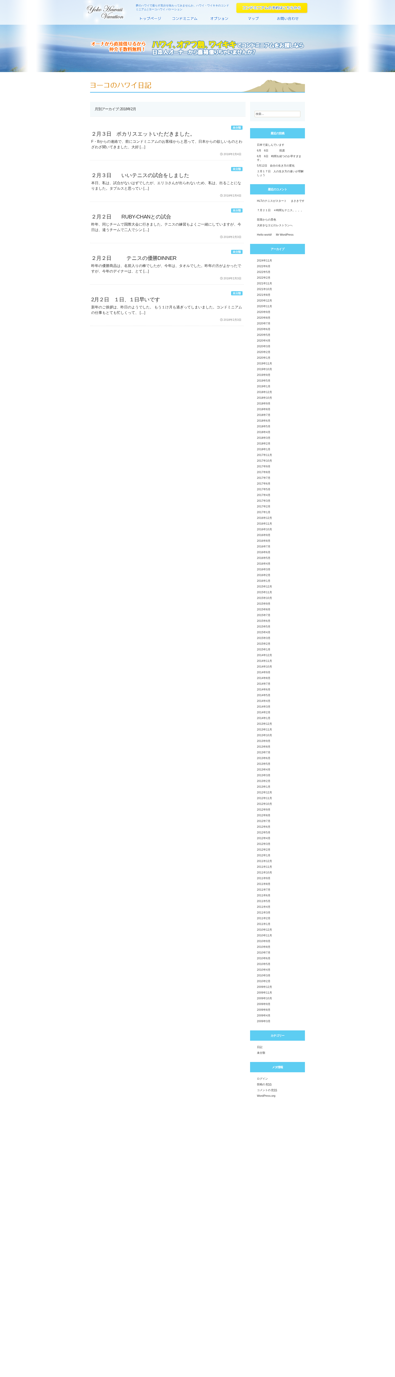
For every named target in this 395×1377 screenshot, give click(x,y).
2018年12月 (264, 392)
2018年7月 (263, 415)
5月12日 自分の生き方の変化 (276, 165)
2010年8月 (263, 947)
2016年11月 (264, 523)
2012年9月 (263, 809)
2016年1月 (263, 580)
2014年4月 (263, 701)
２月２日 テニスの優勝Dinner (133, 258)
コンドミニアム (185, 20)
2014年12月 (264, 655)
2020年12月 (264, 300)
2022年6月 (263, 266)
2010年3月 (263, 975)
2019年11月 (264, 363)
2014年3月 (263, 706)
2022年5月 (263, 272)
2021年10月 (264, 289)
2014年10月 (264, 666)
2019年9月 (263, 375)
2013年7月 (263, 752)
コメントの (267, 1090)
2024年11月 (264, 260)
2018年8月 (263, 409)
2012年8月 (263, 815)
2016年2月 (263, 575)
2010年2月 (263, 981)
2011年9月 (263, 878)
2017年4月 (263, 495)
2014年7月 (263, 683)
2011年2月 (263, 918)
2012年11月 (264, 798)
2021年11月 (264, 283)
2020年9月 (263, 312)
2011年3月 (263, 912)
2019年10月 (264, 369)
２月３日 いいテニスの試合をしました (140, 175)
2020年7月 (263, 323)
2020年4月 (263, 340)
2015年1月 (263, 649)
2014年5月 (263, 695)
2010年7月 (263, 952)
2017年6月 (263, 483)
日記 (259, 1047)
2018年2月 (263, 443)
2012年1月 (263, 855)
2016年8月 (263, 540)
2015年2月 (263, 643)
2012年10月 (264, 804)
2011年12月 (264, 861)
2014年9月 (263, 672)
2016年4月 (263, 563)
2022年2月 (263, 277)
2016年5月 (263, 558)
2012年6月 (263, 826)
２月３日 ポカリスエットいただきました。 (143, 134)
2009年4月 (263, 1015)
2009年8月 (263, 1009)
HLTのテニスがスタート (272, 200)
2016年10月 (264, 529)
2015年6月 (263, 620)
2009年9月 (263, 1004)
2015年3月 (263, 638)
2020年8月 (263, 317)
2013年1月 (263, 786)
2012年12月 (264, 792)
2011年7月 (263, 889)
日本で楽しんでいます (270, 144)
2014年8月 (263, 678)
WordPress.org (266, 1095)
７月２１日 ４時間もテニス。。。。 (280, 210)
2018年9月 (263, 403)
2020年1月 (263, 357)
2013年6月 (263, 758)
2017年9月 (263, 466)
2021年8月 (263, 294)
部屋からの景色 (266, 219)
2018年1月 (263, 449)
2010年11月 (264, 935)
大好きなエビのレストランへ (275, 225)
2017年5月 (263, 489)
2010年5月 (263, 964)
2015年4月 (263, 632)
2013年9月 (263, 741)
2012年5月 (263, 832)
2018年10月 (264, 397)
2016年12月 (264, 518)
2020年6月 (263, 329)
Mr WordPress (285, 234)
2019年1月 (263, 386)
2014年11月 (264, 661)
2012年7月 (263, 821)
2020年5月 (263, 335)
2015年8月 (263, 609)
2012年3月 (263, 844)
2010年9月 (263, 941)
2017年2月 (263, 506)
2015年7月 (263, 615)
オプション (219, 20)
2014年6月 (263, 689)
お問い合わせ (288, 20)
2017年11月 (264, 455)
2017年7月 (263, 478)
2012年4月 (263, 838)
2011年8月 (263, 884)
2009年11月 (264, 992)
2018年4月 (263, 432)
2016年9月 (263, 535)
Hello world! (264, 234)
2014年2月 (263, 712)
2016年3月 (263, 569)
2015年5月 (263, 626)
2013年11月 (264, 729)
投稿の (264, 1084)
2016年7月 (263, 546)
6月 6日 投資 (271, 150)
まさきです (297, 200)
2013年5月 (263, 763)
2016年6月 (263, 552)
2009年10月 (264, 998)
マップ (253, 20)
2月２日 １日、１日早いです (125, 299)
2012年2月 (263, 849)
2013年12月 (264, 723)
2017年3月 (263, 500)
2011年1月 (263, 924)
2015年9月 (263, 603)
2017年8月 (263, 472)
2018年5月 (263, 426)
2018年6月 (263, 420)
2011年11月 (264, 866)
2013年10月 (264, 735)
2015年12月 (264, 586)
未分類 (237, 127)
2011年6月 (263, 895)
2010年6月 (263, 958)
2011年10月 (264, 872)
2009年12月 (264, 987)
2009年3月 (263, 1021)
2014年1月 (263, 718)
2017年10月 (264, 460)
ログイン (262, 1078)
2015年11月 (264, 592)
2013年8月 (263, 746)
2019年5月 (263, 380)
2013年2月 (263, 781)
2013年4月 (263, 769)
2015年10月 (264, 598)
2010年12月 (264, 929)
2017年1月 (263, 512)
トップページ (150, 20)
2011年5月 (263, 901)
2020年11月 (264, 306)
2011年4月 (263, 906)
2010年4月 (263, 969)
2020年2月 (263, 352)
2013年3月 (263, 775)
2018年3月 (263, 437)
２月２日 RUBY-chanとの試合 (131, 217)
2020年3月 (263, 346)
